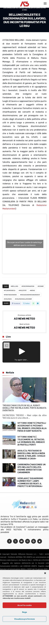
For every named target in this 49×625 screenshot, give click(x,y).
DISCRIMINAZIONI (28, 286)
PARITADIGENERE (11, 295)
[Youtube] (21, 541)
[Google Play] (33, 541)
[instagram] (27, 541)
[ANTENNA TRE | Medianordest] (24, 1)
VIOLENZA (8, 299)
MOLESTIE (23, 290)
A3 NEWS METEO (24, 317)
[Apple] (39, 541)
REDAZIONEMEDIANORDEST (30, 295)
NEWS (33, 290)
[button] (45, 573)
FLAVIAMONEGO (10, 290)
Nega (24, 612)
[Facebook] (9, 541)
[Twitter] (15, 541)
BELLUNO (15, 286)
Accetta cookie (24, 605)
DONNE (41, 286)
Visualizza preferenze (24, 619)
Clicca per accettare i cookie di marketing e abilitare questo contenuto (24, 243)
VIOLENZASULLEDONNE (24, 299)
